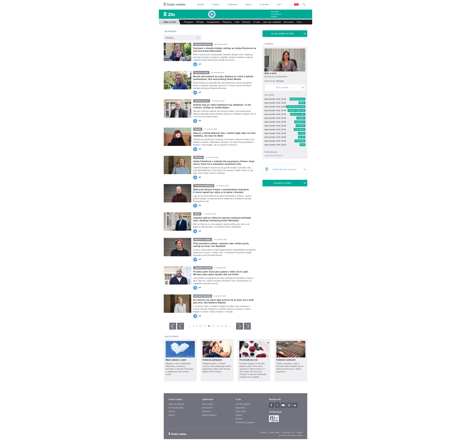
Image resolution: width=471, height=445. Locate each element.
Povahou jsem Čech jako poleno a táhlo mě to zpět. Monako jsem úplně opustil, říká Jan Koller (221, 273)
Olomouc (299, 122)
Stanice (248, 4)
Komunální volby (176, 408)
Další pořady (172, 336)
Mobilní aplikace (209, 415)
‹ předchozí (180, 326)
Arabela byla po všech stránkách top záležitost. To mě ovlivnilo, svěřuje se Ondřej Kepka (222, 106)
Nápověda (240, 408)
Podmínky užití (288, 432)
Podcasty (206, 411)
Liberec (300, 118)
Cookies (263, 432)
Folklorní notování (285, 360)
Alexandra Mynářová (273, 155)
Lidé (237, 22)
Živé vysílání (207, 404)
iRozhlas (200, 4)
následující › (239, 326)
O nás (257, 22)
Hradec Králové (296, 110)
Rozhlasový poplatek (245, 422)
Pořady (200, 22)
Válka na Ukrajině (176, 404)
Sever (301, 137)
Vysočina (299, 141)
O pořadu (268, 44)
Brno (301, 103)
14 (217, 326)
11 (204, 326)
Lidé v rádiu (241, 411)
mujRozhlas (232, 4)
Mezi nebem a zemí (176, 360)
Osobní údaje (274, 432)
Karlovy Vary (297, 114)
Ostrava (300, 126)
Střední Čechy (297, 99)
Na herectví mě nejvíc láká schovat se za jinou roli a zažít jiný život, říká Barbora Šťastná (223, 301)
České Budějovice (295, 107)
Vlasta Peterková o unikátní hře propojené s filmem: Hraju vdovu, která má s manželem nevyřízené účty (223, 162)
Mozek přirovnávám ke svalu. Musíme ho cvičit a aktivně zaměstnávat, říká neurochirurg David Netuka (223, 77)
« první (172, 326)
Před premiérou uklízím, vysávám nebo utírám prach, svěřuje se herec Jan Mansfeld (221, 244)
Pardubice (299, 130)
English (299, 432)
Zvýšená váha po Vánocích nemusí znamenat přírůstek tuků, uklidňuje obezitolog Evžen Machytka (222, 219)
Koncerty (289, 22)
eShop (172, 415)
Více (300, 22)
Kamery (274, 17)
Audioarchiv (276, 14)
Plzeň (301, 133)
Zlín (302, 145)
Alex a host (270, 73)
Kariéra (239, 415)
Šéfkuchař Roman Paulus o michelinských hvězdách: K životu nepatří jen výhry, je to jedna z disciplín (221, 191)
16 (226, 326)
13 (213, 326)
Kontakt (239, 419)
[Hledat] (304, 4)
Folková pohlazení (212, 360)
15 (222, 326)
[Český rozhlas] (174, 4)
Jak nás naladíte (272, 22)
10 (200, 326)
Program (215, 4)
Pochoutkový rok (248, 360)
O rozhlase (264, 4)
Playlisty (227, 22)
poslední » (247, 326)
